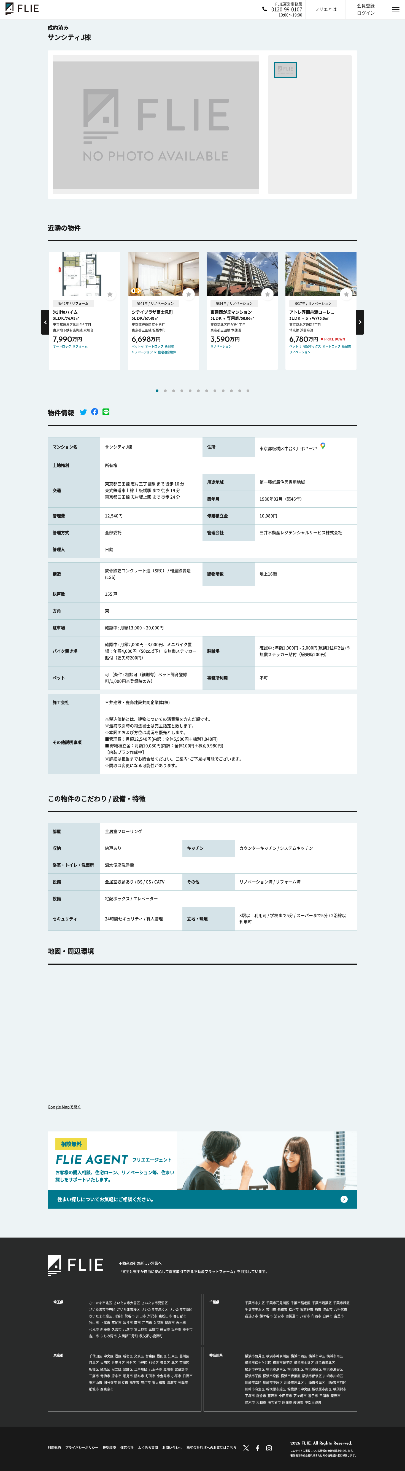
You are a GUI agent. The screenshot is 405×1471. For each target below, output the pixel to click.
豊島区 (165, 1362)
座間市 (287, 1402)
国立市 (123, 1382)
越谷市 (128, 1322)
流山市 (328, 1309)
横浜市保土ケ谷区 (258, 1362)
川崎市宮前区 (336, 1382)
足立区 (116, 1369)
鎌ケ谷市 (266, 1316)
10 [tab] (231, 390)
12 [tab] (248, 390)
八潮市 (128, 1329)
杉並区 (154, 1362)
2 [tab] (165, 390)
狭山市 (94, 1322)
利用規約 (54, 1447)
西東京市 (107, 1389)
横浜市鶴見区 (255, 1356)
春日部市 (180, 1316)
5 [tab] (190, 390)
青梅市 (105, 1376)
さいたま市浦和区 (154, 1309)
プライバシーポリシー (81, 1447)
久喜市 (116, 1329)
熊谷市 (130, 1316)
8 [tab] (215, 390)
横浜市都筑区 (312, 1376)
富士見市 (140, 1329)
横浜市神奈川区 (277, 1356)
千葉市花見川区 (277, 1303)
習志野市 (306, 1309)
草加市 (116, 1322)
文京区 (139, 1356)
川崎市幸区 (253, 1382)
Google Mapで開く (64, 1107)
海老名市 (274, 1402)
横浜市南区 (334, 1356)
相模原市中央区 (298, 1389)
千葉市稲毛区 (300, 1303)
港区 (118, 1356)
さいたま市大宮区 (127, 1303)
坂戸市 (176, 1329)
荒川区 (184, 1362)
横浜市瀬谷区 (333, 1369)
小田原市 (285, 1395)
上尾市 (105, 1322)
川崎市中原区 (273, 1382)
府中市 (116, 1376)
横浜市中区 (317, 1356)
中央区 (109, 1356)
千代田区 (95, 1356)
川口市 (141, 1316)
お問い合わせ (172, 1447)
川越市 (118, 1316)
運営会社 (127, 1447)
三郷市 (154, 1329)
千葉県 (214, 1302)
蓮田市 (165, 1329)
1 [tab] (157, 390)
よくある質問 (148, 1447)
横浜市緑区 (313, 1369)
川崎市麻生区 (255, 1389)
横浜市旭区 (295, 1369)
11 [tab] (239, 390)
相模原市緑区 (276, 1389)
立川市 (168, 1369)
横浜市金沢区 (304, 1362)
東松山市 (165, 1316)
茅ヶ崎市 (300, 1395)
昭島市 (128, 1376)
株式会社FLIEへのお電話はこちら (211, 1447)
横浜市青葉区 (291, 1376)
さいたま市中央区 (102, 1309)
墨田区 (162, 1356)
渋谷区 (131, 1362)
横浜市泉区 (271, 1376)
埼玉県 (58, 1302)
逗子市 (313, 1395)
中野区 (142, 1362)
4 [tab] (181, 390)
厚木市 (250, 1402)
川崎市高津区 (294, 1382)
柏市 (318, 1309)
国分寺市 (110, 1382)
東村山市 (95, 1382)
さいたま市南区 (180, 1309)
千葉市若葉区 (322, 1303)
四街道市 (292, 1316)
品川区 (184, 1356)
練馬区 (105, 1369)
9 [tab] (223, 390)
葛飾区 (128, 1369)
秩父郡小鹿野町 (151, 1336)
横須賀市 (339, 1389)
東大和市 (158, 1382)
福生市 (134, 1382)
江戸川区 (140, 1369)
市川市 (271, 1309)
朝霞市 (170, 1322)
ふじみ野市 (108, 1336)
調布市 (139, 1376)
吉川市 (94, 1336)
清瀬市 (172, 1382)
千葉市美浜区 (255, 1309)
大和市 (261, 1402)
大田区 (105, 1362)
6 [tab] (198, 390)
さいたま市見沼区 (154, 1303)
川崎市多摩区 (315, 1382)
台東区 (150, 1356)
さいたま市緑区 (100, 1316)
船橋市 (282, 1309)
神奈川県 (216, 1355)
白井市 (328, 1316)
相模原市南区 (322, 1389)
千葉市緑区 (341, 1303)
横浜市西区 (299, 1356)
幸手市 (188, 1329)
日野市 (188, 1376)
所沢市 (152, 1316)
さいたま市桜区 (128, 1309)
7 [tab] (206, 390)
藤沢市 (272, 1395)
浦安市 (279, 1316)
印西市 (316, 1316)
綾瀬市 (298, 1402)
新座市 (105, 1329)
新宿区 (128, 1356)
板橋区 (94, 1369)
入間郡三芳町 (128, 1336)
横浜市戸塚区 (255, 1369)
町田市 (150, 1376)
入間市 (158, 1322)
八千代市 (340, 1309)
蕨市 (137, 1322)
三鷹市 (94, 1376)
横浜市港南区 (276, 1369)
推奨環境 (109, 1447)
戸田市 (147, 1322)
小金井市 (163, 1376)
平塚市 (250, 1395)
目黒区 (94, 1362)
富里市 (339, 1316)
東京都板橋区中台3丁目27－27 (288, 449)
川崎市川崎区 (333, 1376)
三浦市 (324, 1395)
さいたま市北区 (100, 1303)
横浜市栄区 (253, 1376)
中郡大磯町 (313, 1402)
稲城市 (94, 1389)
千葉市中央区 (255, 1303)
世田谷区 (118, 1362)
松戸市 (294, 1309)
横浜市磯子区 (283, 1362)
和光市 (94, 1329)
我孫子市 (251, 1316)
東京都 (58, 1355)
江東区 (173, 1356)
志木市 (181, 1322)
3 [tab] (173, 390)
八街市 (305, 1316)
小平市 (176, 1376)
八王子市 (155, 1369)
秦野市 (336, 1395)
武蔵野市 (181, 1369)
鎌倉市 (261, 1395)
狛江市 (146, 1382)
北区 (174, 1362)
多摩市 (183, 1382)
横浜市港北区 (325, 1362)
